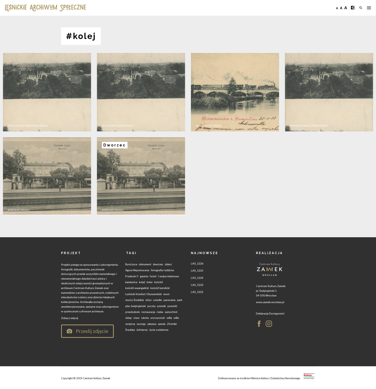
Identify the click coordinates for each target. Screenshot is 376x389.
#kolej (12, 125)
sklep (128, 317)
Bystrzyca (131, 264)
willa (169, 317)
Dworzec (114, 145)
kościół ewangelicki (137, 288)
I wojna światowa (168, 276)
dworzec (158, 264)
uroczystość (157, 317)
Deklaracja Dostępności (270, 313)
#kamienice (297, 125)
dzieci (168, 264)
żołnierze (142, 329)
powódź (172, 306)
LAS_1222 (197, 292)
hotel (153, 276)
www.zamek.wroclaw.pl (270, 302)
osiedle (157, 300)
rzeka (160, 312)
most (166, 294)
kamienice (131, 282)
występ (141, 323)
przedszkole (132, 312)
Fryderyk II (131, 276)
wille (176, 317)
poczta (151, 306)
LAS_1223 (197, 284)
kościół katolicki (160, 288)
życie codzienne (158, 329)
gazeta (144, 276)
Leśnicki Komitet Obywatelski (143, 294)
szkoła (145, 317)
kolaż (142, 282)
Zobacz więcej (69, 318)
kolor (150, 282)
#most (21, 125)
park (179, 300)
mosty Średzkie (134, 300)
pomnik (161, 306)
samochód (171, 312)
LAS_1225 (197, 270)
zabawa (151, 323)
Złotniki (172, 323)
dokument (145, 264)
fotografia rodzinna (162, 270)
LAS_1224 (197, 277)
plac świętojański (135, 306)
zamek (161, 323)
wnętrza (130, 323)
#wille (44, 125)
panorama (169, 300)
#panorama (32, 125)
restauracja (148, 312)
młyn (149, 300)
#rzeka (217, 125)
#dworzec (14, 209)
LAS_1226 (197, 263)
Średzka (130, 329)
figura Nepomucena (137, 270)
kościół (158, 282)
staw (136, 317)
